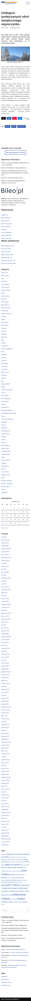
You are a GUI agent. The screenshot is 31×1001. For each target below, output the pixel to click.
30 (19, 523)
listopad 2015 (5, 669)
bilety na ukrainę (17, 871)
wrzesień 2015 (5, 674)
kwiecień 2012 (5, 795)
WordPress (15, 999)
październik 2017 (6, 619)
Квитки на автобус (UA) (8, 260)
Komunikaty (4, 363)
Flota (2, 340)
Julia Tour (4, 360)
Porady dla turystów (6, 410)
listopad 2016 (5, 633)
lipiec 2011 (4, 818)
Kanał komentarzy (6, 982)
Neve (2, 999)
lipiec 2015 (4, 680)
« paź (2, 528)
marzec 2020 (5, 601)
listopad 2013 (5, 739)
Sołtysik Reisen (5, 460)
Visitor (3, 477)
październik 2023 (6, 557)
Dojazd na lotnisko (6, 313)
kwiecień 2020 (5, 598)
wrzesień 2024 (5, 551)
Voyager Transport (6, 480)
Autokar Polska (5, 290)
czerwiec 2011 (5, 821)
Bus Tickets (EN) (6, 249)
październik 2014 (6, 707)
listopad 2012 (5, 774)
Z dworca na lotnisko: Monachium (15, 949)
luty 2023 (3, 569)
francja (22, 874)
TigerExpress (5, 466)
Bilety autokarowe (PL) (7, 246)
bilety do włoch (6, 867)
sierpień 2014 (5, 713)
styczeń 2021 (5, 587)
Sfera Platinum (5, 445)
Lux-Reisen (4, 369)
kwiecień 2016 (5, 654)
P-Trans (3, 392)
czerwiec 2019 (5, 607)
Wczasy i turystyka (6, 483)
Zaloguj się (4, 976)
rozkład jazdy (25, 885)
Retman (3, 425)
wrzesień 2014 (5, 710)
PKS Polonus (5, 395)
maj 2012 (3, 792)
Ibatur (2, 351)
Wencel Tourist (5, 486)
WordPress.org (5, 985)
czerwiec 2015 (5, 683)
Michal (6, 27)
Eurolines (4, 328)
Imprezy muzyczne (6, 223)
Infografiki (4, 354)
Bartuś (3, 293)
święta (14, 126)
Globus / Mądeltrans (7, 348)
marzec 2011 (5, 824)
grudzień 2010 (5, 833)
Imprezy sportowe (6, 235)
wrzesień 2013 (5, 745)
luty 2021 (3, 584)
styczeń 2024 (5, 554)
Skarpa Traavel (5, 454)
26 (3, 523)
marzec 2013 (5, 762)
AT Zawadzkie (5, 284)
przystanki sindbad (10, 885)
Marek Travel (5, 372)
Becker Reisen (5, 296)
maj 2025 (3, 537)
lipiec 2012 (4, 786)
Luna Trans (4, 366)
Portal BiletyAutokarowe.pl (8, 413)
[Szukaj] (28, 910)
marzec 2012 (5, 798)
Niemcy (4, 878)
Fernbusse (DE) (5, 251)
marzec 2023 (5, 566)
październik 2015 (6, 672)
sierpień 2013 (5, 748)
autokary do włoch (14, 857)
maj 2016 (3, 651)
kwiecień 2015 (5, 689)
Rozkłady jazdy (5, 431)
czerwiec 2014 (5, 718)
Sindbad (21, 898)
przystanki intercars (18, 882)
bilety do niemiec (12, 864)
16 (19, 515)
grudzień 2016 (5, 631)
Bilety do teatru (5, 220)
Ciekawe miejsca (6, 307)
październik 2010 (6, 839)
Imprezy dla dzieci (6, 232)
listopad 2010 (5, 836)
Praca (3, 416)
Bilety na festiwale (6, 238)
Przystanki (4, 422)
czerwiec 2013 (5, 754)
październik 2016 (6, 636)
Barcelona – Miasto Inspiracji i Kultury (11, 177)
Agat (2, 278)
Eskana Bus (4, 322)
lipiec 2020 (4, 592)
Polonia (3, 404)
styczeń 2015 (5, 698)
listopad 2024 (5, 546)
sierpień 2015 (5, 677)
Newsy (3, 387)
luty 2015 (3, 695)
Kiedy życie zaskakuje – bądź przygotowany (13, 167)
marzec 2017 (5, 622)
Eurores (3, 331)
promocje (10, 877)
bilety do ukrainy (25, 865)
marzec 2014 (5, 727)
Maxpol (3, 378)
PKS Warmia (5, 401)
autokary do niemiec (14, 854)
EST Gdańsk (5, 325)
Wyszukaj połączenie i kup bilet (15, 152)
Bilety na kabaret (6, 226)
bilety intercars (9, 871)
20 (7, 519)
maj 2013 (3, 757)
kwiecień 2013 (5, 759)
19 (3, 519)
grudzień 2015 (5, 666)
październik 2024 (6, 548)
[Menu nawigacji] (28, 2)
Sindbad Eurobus (6, 451)
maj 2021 (3, 581)
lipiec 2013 (4, 751)
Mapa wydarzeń (5, 217)
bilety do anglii (20, 861)
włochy (24, 902)
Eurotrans (4, 334)
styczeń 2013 (5, 768)
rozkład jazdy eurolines (16, 891)
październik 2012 (6, 777)
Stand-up (3, 229)
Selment (3, 442)
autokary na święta (5, 859)
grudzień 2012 (5, 771)
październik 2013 (6, 742)
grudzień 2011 (5, 806)
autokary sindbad (15, 859)
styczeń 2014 (5, 733)
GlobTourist (4, 346)
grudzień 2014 (5, 701)
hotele (7, 126)
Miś (2, 381)
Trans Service (5, 472)
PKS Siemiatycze (6, 398)
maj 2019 (3, 610)
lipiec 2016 (4, 645)
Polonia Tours (5, 407)
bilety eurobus (18, 867)
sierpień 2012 (5, 783)
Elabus (3, 319)
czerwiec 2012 (5, 789)
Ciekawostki (4, 310)
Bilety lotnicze (5, 305)
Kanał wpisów (5, 979)
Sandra (3, 439)
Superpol (3, 463)
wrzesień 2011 (5, 815)
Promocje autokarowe (7, 419)
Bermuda (3, 299)
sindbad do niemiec (7, 902)
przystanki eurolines (7, 882)
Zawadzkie (4, 492)
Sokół (2, 457)
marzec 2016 (5, 657)
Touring (3, 469)
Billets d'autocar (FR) (7, 254)
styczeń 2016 (5, 663)
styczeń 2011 (5, 830)
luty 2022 (3, 575)
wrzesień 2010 (5, 841)
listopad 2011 (5, 809)
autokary (3, 854)
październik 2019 (6, 604)
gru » (6, 528)
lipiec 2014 (4, 715)
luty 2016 (3, 660)
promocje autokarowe (18, 877)
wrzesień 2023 (5, 560)
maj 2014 (3, 721)
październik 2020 (6, 589)
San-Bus (3, 436)
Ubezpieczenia (5, 475)
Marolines (4, 375)
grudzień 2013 (5, 736)
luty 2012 (3, 800)
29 (15, 523)
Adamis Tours (5, 275)
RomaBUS (4, 428)
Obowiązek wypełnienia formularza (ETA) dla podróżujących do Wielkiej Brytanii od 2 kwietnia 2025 (14, 173)
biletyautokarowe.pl (13, 861)
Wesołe (3, 489)
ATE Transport (5, 287)
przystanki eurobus (21, 880)
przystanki (4, 880)
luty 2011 (3, 827)
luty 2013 (3, 765)
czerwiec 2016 (5, 648)
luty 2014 (3, 730)
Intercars (3, 357)
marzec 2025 (5, 543)
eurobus (12, 874)
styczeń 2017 (5, 628)
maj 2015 (3, 686)
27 (7, 523)
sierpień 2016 (5, 642)
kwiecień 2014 (5, 724)
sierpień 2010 (5, 844)
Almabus (3, 281)
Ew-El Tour (4, 337)
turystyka (16, 902)
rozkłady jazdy (13, 899)
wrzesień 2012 (5, 780)
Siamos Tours (5, 448)
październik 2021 (6, 578)
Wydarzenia (4, 215)
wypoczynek (21, 126)
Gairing (3, 343)
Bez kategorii (5, 302)
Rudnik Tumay (5, 433)
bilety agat (22, 859)
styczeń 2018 (5, 616)
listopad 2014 (5, 704)
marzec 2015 (5, 692)
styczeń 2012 (5, 803)
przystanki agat (11, 880)
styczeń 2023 (5, 572)
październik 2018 (6, 613)
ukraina (20, 902)
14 (11, 515)
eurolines (17, 874)
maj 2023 (3, 563)
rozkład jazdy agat (8, 888)
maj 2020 (3, 595)
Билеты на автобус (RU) (8, 263)
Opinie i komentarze (7, 390)
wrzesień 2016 (5, 639)
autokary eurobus (22, 857)
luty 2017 (3, 625)
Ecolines (3, 316)
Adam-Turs (4, 272)
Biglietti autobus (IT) (6, 257)
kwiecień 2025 (5, 540)
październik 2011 (6, 812)
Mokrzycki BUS (5, 384)
